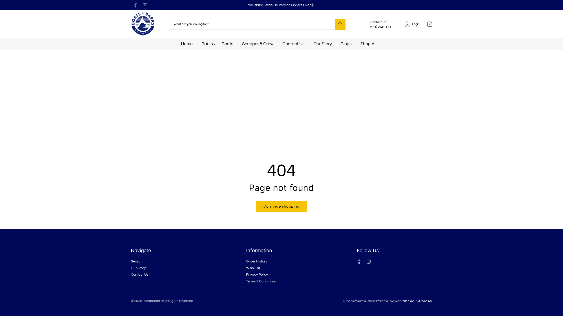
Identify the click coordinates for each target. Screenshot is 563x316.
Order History (256, 261)
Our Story (138, 268)
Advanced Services (413, 301)
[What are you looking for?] (340, 24)
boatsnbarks (154, 301)
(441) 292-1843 (380, 26)
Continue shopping (281, 206)
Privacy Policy (257, 274)
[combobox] (257, 24)
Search (137, 261)
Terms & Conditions (261, 281)
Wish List (253, 268)
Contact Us (139, 274)
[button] (207, 44)
